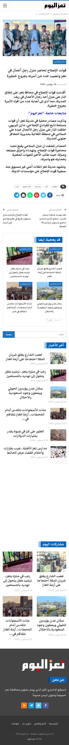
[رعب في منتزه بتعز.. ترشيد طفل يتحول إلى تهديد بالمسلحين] (19, 256)
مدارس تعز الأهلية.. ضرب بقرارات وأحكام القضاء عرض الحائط (25, 450)
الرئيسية (53, 724)
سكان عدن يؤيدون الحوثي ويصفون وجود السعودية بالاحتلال (25, 393)
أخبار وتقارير (59, 62)
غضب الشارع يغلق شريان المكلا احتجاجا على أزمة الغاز (25, 357)
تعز (46, 187)
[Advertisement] (34, 502)
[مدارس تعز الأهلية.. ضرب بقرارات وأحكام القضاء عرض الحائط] (58, 452)
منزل (17, 187)
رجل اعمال (38, 187)
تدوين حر (26, 724)
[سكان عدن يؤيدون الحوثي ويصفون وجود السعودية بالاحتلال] (50, 291)
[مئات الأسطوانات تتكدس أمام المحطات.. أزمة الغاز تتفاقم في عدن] (19, 291)
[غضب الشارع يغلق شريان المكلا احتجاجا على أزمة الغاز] (50, 256)
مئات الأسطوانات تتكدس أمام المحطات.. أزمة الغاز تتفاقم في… (25, 414)
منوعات (15, 724)
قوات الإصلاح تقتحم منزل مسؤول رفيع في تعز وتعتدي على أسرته (17, 218)
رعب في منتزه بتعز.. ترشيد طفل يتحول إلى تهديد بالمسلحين (25, 373)
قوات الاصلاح (27, 187)
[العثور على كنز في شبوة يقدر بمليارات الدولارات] (58, 435)
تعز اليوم (31, 739)
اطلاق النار (55, 187)
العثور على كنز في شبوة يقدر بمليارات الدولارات (25, 433)
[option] (34, 406)
